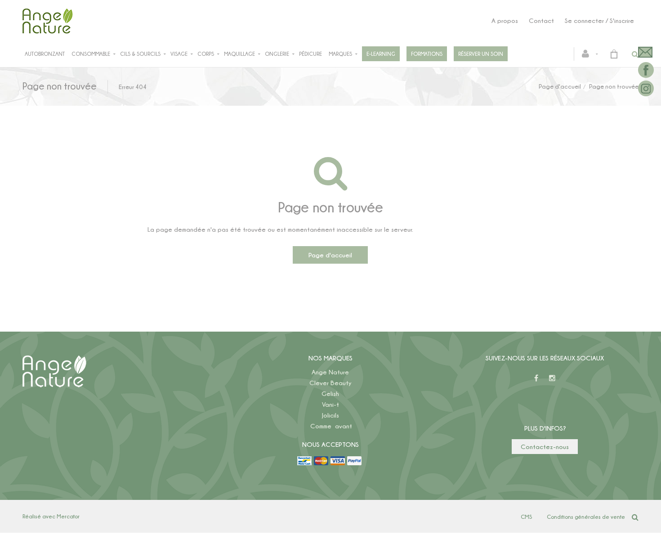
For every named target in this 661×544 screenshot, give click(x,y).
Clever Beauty (330, 382)
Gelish (330, 393)
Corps (205, 54)
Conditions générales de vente (586, 516)
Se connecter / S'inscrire (599, 20)
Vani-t (330, 404)
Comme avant (331, 426)
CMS (526, 516)
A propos (504, 20)
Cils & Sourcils (140, 54)
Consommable (90, 54)
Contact (541, 20)
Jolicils (330, 415)
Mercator (68, 516)
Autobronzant (45, 54)
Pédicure (310, 54)
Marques (340, 54)
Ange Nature (330, 372)
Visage (179, 54)
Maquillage (239, 54)
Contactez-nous (545, 446)
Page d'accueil (560, 86)
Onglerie (277, 54)
